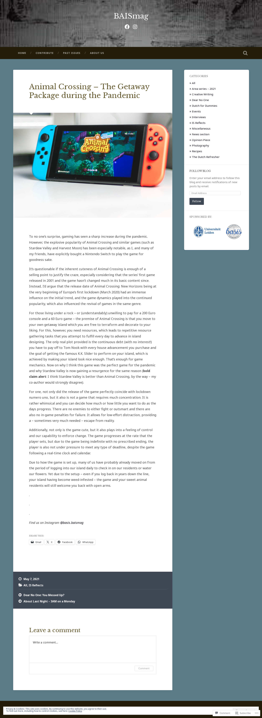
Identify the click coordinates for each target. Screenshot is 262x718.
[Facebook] (127, 26)
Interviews (199, 117)
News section (200, 134)
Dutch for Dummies (204, 105)
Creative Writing (202, 94)
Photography (200, 145)
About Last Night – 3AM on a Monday (49, 601)
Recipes (197, 151)
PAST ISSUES (71, 53)
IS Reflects (36, 585)
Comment (144, 668)
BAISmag (131, 16)
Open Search (245, 53)
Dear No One (200, 100)
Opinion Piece (201, 140)
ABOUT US (97, 53)
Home (22, 53)
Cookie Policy (75, 710)
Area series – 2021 (204, 88)
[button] (206, 231)
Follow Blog (200, 171)
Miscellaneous (201, 128)
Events (196, 111)
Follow (196, 201)
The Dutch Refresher (206, 157)
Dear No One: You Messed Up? (44, 595)
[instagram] (135, 26)
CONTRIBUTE (44, 53)
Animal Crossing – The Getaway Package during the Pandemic (89, 91)
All (25, 585)
